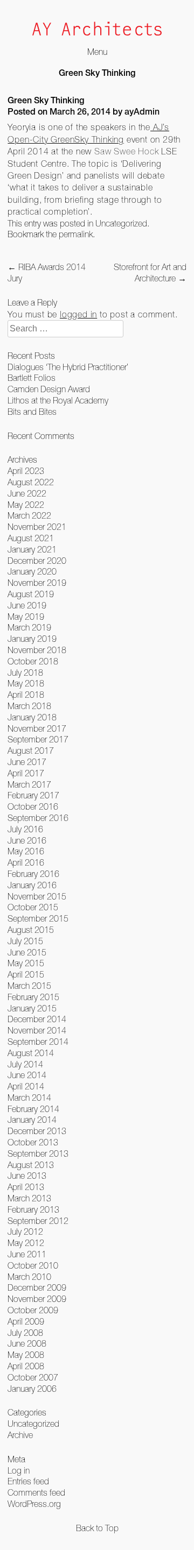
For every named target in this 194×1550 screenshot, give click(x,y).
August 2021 (31, 538)
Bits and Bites (32, 411)
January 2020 (32, 571)
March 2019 (29, 627)
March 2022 (29, 515)
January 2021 (32, 549)
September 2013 (38, 1153)
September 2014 (38, 1041)
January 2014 (32, 1119)
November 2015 (37, 896)
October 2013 (33, 1142)
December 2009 (37, 1287)
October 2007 (33, 1377)
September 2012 (38, 1221)
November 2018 (37, 650)
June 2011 (27, 1254)
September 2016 (38, 818)
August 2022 (31, 482)
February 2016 (33, 874)
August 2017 (31, 750)
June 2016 (27, 840)
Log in (19, 1470)
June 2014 (27, 1075)
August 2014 (31, 1053)
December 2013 (37, 1131)
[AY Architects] (97, 29)
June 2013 (27, 1175)
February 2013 (33, 1209)
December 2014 (37, 1019)
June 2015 (27, 952)
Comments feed (36, 1492)
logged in (78, 314)
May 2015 (26, 963)
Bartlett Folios (32, 378)
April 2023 (26, 471)
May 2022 (26, 504)
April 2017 (26, 773)
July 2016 (25, 829)
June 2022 (27, 493)
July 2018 (25, 672)
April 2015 (26, 974)
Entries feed (28, 1481)
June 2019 (27, 605)
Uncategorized (121, 223)
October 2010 (33, 1265)
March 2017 (29, 784)
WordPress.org (34, 1504)
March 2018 (29, 706)
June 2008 (27, 1343)
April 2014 (26, 1086)
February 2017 (33, 795)
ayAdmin (142, 113)
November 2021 (37, 527)
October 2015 (33, 907)
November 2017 (37, 728)
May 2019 (26, 616)
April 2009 (26, 1321)
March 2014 (29, 1097)
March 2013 (29, 1198)
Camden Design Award (49, 389)
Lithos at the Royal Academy (58, 400)
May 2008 (26, 1355)
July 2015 (25, 941)
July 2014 (25, 1064)
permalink (76, 234)
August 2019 (31, 594)
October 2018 (33, 661)
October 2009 (33, 1310)
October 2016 (33, 806)
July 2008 (25, 1332)
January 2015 (32, 1008)
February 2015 (33, 997)
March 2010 (29, 1277)
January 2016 (32, 885)
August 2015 (31, 930)
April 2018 (26, 694)
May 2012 (26, 1243)
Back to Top (97, 1528)
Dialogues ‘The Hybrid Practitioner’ (68, 367)
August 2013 (31, 1165)
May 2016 (26, 851)
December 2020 (37, 560)
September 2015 (38, 918)
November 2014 (37, 1030)
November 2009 (37, 1299)
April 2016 (26, 862)
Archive (20, 1435)
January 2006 (32, 1388)
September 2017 (38, 739)
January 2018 (32, 717)
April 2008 (26, 1366)
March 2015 (29, 985)
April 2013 (26, 1187)
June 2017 (27, 762)
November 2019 (37, 583)
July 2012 (25, 1231)
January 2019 (32, 638)
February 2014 (33, 1109)
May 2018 (26, 683)
